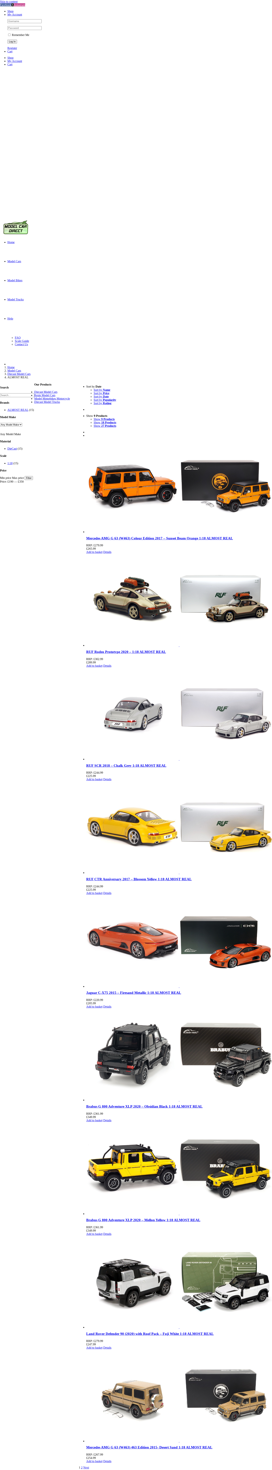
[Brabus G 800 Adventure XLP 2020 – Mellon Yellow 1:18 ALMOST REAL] (179, 1168)
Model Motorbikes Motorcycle (52, 398)
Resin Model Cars (44, 395)
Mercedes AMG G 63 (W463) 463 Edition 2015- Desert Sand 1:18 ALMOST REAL (149, 1447)
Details (107, 552)
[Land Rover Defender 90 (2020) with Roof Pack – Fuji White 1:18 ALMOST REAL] (179, 1282)
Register (12, 48)
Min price (5, 477)
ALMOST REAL (17, 409)
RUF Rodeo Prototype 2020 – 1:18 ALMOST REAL (126, 652)
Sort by (102, 389)
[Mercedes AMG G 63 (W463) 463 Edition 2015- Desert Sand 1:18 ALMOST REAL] (179, 1395)
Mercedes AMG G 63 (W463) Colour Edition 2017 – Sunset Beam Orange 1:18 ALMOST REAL (159, 538)
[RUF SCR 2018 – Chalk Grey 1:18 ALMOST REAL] (179, 713)
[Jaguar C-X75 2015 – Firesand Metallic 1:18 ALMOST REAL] (179, 941)
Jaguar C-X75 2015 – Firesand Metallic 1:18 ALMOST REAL (133, 993)
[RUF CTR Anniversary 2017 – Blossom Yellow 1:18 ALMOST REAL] (179, 827)
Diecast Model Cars (45, 391)
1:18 (10, 463)
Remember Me (20, 34)
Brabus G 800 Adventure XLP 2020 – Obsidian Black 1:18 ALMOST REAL (144, 1106)
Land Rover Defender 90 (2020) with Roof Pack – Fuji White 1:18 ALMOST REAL (150, 1334)
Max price (18, 477)
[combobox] (10, 434)
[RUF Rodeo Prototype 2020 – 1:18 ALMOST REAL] (179, 600)
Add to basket (94, 552)
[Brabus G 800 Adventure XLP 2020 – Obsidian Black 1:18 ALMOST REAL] (179, 1054)
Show (104, 419)
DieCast (12, 448)
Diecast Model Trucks (47, 401)
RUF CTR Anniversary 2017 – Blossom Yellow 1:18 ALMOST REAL (139, 879)
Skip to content (9, 1)
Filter (28, 478)
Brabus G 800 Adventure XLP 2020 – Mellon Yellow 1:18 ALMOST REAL (143, 1220)
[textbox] (10, 434)
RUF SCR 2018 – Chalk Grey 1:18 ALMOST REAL (126, 766)
